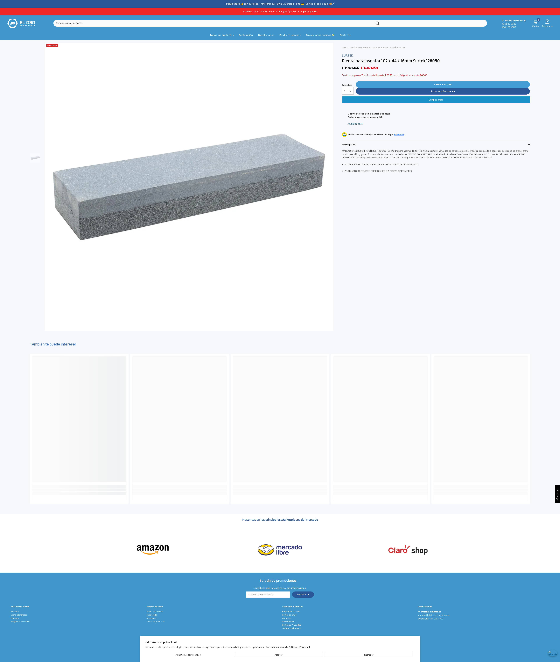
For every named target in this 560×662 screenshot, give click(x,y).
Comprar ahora (436, 99)
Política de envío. (355, 124)
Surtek (347, 55)
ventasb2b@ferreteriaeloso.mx (433, 615)
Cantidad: (347, 84)
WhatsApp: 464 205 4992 (430, 618)
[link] (79, 489)
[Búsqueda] (270, 23)
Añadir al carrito (443, 84)
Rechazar (368, 654)
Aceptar (278, 654)
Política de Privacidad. (299, 647)
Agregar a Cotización (443, 91)
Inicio (344, 47)
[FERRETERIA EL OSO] (152, 549)
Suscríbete (303, 594)
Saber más (399, 135)
